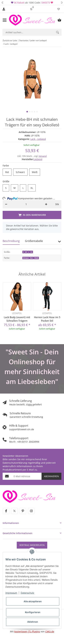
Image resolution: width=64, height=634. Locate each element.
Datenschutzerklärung (15, 462)
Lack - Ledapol (38, 139)
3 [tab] (32, 111)
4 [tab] (34, 111)
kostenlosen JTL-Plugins (27, 631)
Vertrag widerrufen (32, 545)
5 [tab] (37, 111)
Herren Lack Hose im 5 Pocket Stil (47, 319)
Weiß (36, 172)
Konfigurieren (32, 612)
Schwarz (22, 172)
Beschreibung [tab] (11, 241)
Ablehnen (32, 621)
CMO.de (49, 631)
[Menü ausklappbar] (5, 20)
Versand (43, 156)
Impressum (11, 592)
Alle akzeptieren (33, 601)
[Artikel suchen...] (57, 32)
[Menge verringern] (6, 204)
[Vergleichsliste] (31, 9)
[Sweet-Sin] (29, 496)
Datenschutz (27, 592)
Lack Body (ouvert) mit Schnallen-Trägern (17, 319)
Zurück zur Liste (10, 40)
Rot (8, 172)
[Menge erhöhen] (46, 204)
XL (33, 188)
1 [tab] (27, 111)
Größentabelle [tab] (34, 241)
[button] (2, 2)
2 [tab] (29, 111)
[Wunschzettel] (58, 9)
